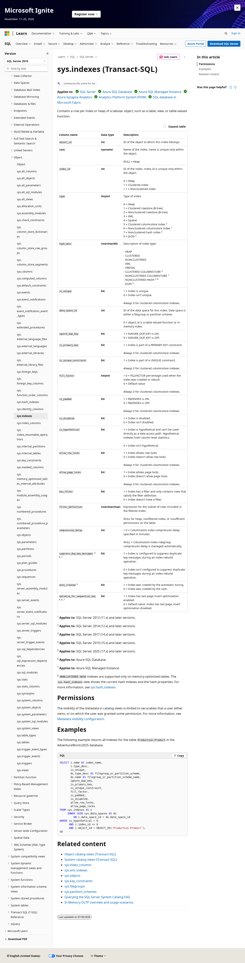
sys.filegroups (75, 886)
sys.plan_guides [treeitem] (27, 563)
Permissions (207, 64)
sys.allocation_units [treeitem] (29, 206)
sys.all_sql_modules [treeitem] (29, 192)
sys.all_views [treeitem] (25, 199)
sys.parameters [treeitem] (27, 542)
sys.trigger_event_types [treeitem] (32, 749)
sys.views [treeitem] (23, 770)
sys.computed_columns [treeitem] (32, 278)
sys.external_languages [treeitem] (32, 346)
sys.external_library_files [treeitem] (30, 362)
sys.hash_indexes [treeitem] (28, 402)
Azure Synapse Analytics (74, 97)
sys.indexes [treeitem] (24, 416)
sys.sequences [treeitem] (26, 577)
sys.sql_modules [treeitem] (27, 672)
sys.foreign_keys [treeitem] (27, 372)
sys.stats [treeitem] (22, 679)
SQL (72, 57)
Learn (61, 57)
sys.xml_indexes (76, 870)
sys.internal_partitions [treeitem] (31, 446)
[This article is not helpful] (235, 87)
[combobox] (26, 61)
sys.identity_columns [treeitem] (30, 409)
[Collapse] (47, 53)
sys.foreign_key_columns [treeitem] (30, 381)
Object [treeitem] (21, 164)
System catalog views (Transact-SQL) (91, 859)
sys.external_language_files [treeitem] (32, 337)
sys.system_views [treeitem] (28, 728)
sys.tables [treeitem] (23, 742)
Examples (205, 69)
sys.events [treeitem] (23, 292)
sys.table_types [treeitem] (26, 735)
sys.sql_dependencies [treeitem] (31, 649)
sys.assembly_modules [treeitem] (31, 213)
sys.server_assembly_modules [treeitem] (32, 588)
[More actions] (184, 57)
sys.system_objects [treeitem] (29, 707)
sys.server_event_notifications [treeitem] (32, 611)
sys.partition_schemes (81, 892)
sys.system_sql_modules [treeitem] (32, 721)
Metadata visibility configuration (80, 719)
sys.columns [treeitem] (25, 271)
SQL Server (87, 57)
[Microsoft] (7, 33)
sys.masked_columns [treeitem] (30, 467)
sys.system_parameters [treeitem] (32, 714)
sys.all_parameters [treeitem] (29, 185)
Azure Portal (195, 44)
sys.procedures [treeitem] (26, 570)
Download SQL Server (224, 44)
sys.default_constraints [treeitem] (31, 285)
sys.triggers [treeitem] (24, 763)
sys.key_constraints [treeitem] (29, 460)
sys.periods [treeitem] (24, 556)
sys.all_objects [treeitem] (26, 178)
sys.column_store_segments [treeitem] (32, 262)
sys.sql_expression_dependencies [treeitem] (32, 660)
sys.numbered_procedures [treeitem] (31, 509)
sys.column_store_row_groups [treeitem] (32, 248)
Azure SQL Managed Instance (160, 92)
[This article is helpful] (230, 87)
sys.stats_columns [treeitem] (28, 686)
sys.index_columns (78, 865)
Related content (209, 74)
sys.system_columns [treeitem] (30, 700)
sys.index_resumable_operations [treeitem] (32, 434)
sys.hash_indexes (103, 687)
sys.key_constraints (79, 881)
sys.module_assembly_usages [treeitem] (32, 495)
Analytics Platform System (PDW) (122, 97)
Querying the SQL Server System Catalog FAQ (97, 897)
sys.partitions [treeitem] (25, 549)
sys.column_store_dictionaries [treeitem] (32, 231)
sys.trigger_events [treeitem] (28, 756)
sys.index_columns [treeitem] (29, 423)
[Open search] (226, 33)
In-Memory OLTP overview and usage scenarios (99, 902)
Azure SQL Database (117, 92)
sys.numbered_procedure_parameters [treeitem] (32, 523)
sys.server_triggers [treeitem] (29, 630)
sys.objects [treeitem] (24, 535)
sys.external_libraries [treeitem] (30, 353)
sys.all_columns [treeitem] (27, 171)
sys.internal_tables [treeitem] (29, 453)
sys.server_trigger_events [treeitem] (31, 640)
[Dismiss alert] (237, 8)
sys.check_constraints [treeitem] (30, 220)
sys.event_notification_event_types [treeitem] (32, 310)
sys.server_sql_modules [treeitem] (32, 623)
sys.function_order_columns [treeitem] (32, 392)
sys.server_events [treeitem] (28, 600)
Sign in (235, 33)
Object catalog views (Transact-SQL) (90, 854)
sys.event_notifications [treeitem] (31, 299)
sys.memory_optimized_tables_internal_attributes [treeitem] (32, 478)
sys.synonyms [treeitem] (25, 693)
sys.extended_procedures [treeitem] (31, 325)
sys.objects (72, 875)
